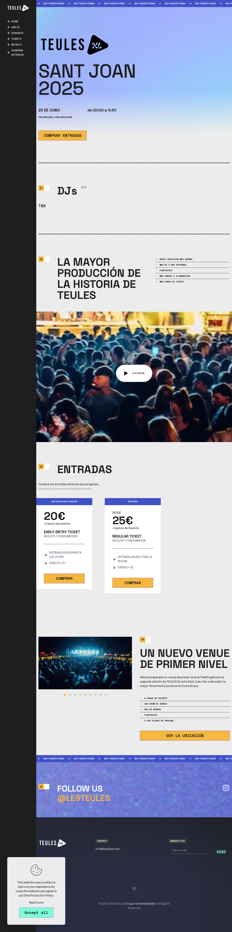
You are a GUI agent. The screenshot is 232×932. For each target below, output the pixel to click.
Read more (36, 902)
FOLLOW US (83, 793)
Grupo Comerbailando (141, 903)
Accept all (36, 912)
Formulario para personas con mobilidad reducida (64, 488)
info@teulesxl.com (108, 849)
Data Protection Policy (38, 895)
